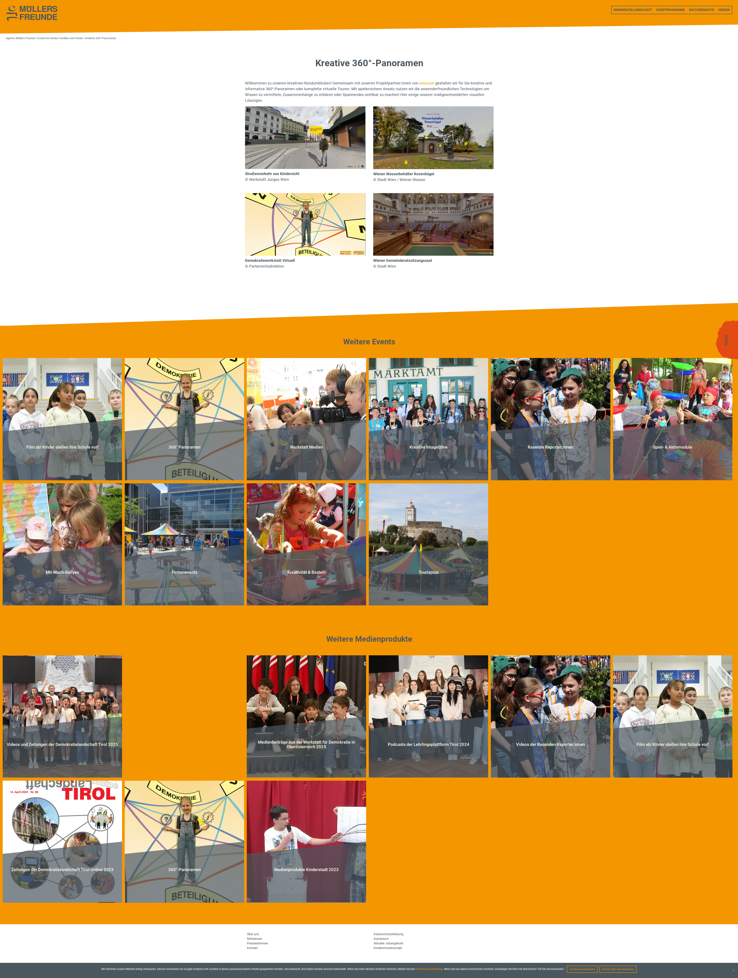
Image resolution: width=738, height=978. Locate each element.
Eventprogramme (670, 10)
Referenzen (254, 939)
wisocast (426, 83)
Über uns (253, 934)
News (726, 340)
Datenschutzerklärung (429, 969)
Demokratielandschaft (633, 10)
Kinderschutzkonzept (388, 948)
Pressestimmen (257, 943)
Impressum (381, 939)
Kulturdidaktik (701, 10)
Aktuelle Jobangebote (388, 943)
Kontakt (252, 948)
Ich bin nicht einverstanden (618, 969)
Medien (724, 10)
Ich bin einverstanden (582, 969)
